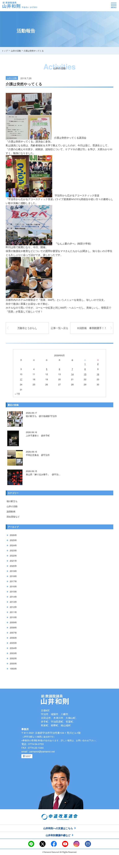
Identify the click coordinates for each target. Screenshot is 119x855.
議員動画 (11, 511)
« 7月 (17, 393)
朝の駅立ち (12, 501)
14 (72, 374)
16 (98, 374)
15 (85, 374)
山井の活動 (12, 506)
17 (21, 379)
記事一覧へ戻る (59, 328)
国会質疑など (13, 516)
